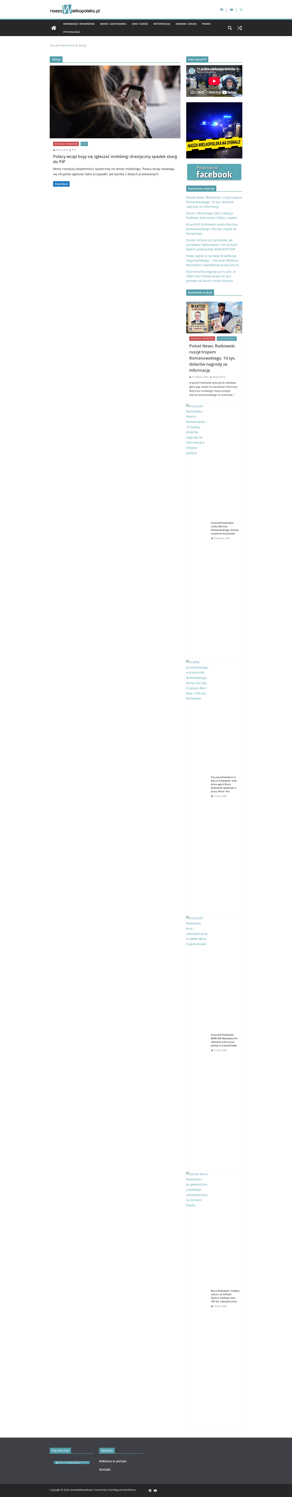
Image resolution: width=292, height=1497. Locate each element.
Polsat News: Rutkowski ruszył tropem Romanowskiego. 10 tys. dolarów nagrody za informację (214, 202)
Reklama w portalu (113, 1461)
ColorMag (112, 1489)
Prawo (206, 23)
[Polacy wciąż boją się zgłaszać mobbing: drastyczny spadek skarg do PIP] (115, 102)
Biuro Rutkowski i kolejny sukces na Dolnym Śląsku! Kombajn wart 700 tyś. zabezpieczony (225, 1296)
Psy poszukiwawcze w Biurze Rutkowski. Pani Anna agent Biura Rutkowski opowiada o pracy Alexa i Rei (224, 784)
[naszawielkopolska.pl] (53, 28)
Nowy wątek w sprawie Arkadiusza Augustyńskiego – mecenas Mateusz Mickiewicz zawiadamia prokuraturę (212, 260)
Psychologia (71, 32)
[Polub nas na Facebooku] (214, 166)
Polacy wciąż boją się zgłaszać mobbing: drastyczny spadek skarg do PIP (115, 159)
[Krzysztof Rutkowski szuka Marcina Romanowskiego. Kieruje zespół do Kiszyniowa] (197, 531)
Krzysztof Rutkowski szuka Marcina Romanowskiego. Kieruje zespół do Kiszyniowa (211, 228)
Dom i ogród (140, 23)
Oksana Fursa (218, 376)
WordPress (130, 1489)
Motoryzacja (161, 23)
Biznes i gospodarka (113, 23)
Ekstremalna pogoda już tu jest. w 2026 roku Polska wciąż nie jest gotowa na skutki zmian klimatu (211, 276)
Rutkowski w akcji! (226, 338)
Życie (84, 144)
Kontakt (105, 1469)
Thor (74, 149)
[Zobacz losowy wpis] (239, 28)
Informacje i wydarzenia (79, 23)
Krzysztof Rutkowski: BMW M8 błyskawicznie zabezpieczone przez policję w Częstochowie (224, 1040)
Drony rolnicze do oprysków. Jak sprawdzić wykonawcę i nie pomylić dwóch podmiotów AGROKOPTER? (212, 244)
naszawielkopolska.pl (81, 1489)
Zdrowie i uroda (186, 23)
